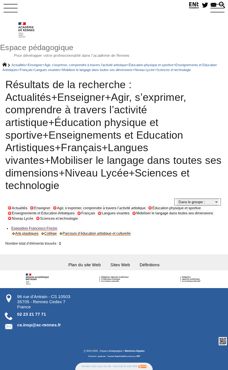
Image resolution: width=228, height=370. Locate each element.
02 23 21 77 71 (31, 314)
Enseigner (42, 208)
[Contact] (213, 5)
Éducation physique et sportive (176, 208)
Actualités (19, 208)
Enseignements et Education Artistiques (43, 213)
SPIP (138, 356)
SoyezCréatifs (120, 356)
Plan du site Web (84, 264)
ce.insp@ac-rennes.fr (39, 325)
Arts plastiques (27, 233)
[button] (222, 5)
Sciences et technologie (59, 218)
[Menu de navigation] (10, 8)
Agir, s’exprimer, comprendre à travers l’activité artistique (101, 208)
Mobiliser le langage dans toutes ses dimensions (174, 213)
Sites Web (120, 264)
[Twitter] (205, 5)
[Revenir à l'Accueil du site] (6, 65)
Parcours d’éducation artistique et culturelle (97, 233)
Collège (50, 233)
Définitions (150, 264)
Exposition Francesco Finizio (34, 228)
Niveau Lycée (22, 218)
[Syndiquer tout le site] (142, 366)
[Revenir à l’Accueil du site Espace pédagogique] (27, 29)
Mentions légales (135, 351)
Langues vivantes (116, 213)
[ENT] (194, 6)
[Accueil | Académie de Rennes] (38, 279)
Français (88, 213)
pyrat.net (101, 356)
